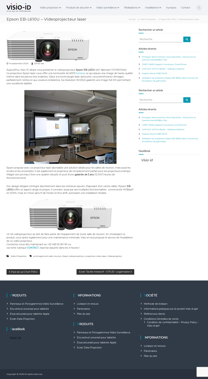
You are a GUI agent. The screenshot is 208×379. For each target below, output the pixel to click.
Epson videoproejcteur (73, 256)
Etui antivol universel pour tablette (29, 308)
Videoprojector (115, 256)
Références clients (154, 313)
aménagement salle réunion (47, 256)
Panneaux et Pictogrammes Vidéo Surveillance (36, 303)
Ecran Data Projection (22, 318)
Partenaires (83, 308)
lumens (80, 73)
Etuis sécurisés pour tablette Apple (29, 313)
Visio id (147, 160)
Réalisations (131, 7)
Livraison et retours (87, 303)
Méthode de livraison (155, 303)
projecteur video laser (96, 256)
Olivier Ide (39, 63)
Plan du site (83, 313)
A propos (171, 7)
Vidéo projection (49, 7)
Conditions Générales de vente (161, 318)
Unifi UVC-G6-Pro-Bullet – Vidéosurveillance (163, 69)
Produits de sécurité (77, 7)
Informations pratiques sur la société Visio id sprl (171, 308)
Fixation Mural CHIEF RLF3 (154, 73)
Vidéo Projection (148, 19)
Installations (152, 7)
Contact (185, 7)
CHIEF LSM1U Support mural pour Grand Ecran (164, 64)
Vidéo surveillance (106, 7)
